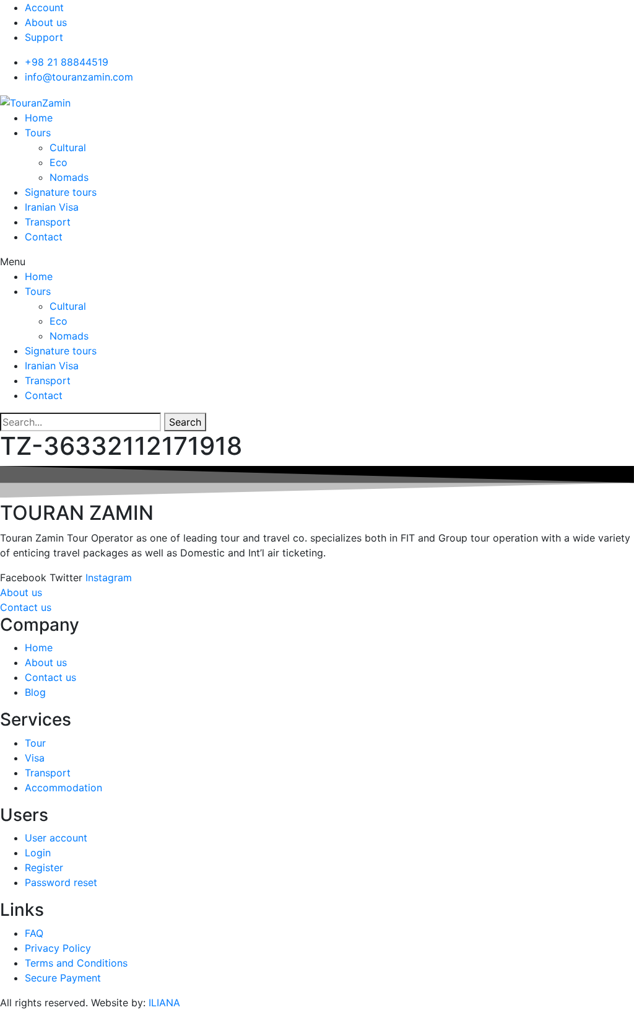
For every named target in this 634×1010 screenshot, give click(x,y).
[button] (317, 261)
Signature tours (61, 192)
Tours (38, 132)
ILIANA (164, 1002)
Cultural (68, 147)
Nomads (69, 177)
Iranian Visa (52, 207)
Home (39, 118)
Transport (48, 222)
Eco (58, 162)
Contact (44, 237)
